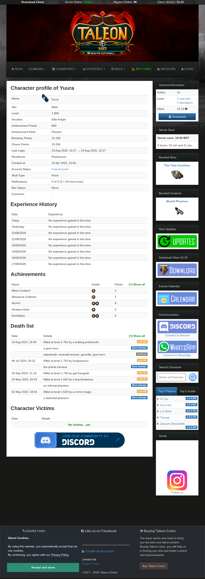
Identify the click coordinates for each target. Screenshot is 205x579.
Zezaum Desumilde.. (173, 423)
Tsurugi (164, 417)
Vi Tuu (164, 398)
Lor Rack (166, 411)
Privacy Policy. (60, 554)
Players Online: (125, 2)
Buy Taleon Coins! (154, 566)
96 (178, 92)
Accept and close (43, 567)
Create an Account (99, 551)
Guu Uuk (165, 405)
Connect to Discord (177, 335)
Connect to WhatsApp (177, 355)
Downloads (178, 116)
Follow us (177, 492)
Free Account (60, 169)
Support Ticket (90, 563)
